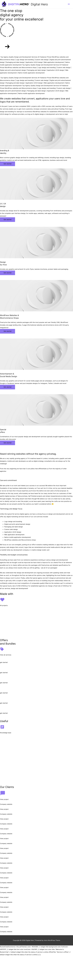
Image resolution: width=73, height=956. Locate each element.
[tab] (36, 476)
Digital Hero (39, 4)
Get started (7, 164)
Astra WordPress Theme (52, 940)
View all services (5, 655)
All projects (4, 605)
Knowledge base (5, 733)
